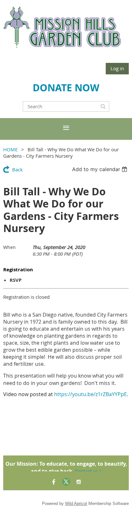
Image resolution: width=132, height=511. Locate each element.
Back (17, 169)
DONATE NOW (66, 87)
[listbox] (100, 169)
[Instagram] (79, 482)
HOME (10, 149)
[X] (66, 482)
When (9, 247)
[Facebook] (54, 482)
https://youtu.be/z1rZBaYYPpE (90, 394)
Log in (117, 68)
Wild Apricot (76, 503)
